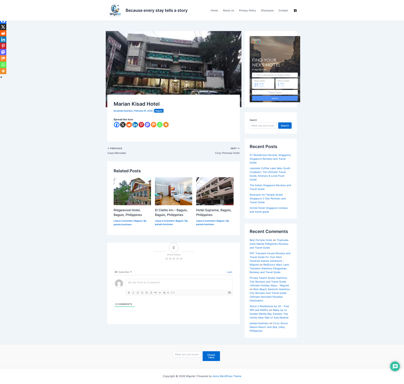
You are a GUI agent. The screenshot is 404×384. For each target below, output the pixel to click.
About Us (228, 10)
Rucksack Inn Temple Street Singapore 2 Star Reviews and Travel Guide (268, 198)
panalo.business (259, 323)
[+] (173, 292)
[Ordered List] (146, 293)
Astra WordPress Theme (227, 376)
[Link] (164, 293)
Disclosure (267, 10)
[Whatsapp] (160, 124)
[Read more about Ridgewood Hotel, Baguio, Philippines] (132, 191)
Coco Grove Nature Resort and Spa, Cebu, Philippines (269, 327)
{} (168, 292)
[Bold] (129, 293)
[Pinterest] (141, 124)
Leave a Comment (123, 220)
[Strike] (142, 293)
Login (229, 272)
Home (214, 10)
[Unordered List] (151, 293)
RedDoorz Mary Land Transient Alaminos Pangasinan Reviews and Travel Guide (269, 268)
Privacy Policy (247, 10)
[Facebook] (295, 10)
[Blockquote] (155, 293)
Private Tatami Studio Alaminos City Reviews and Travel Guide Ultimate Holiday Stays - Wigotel (269, 281)
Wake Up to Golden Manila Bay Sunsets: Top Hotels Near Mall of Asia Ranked (269, 313)
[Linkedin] (135, 124)
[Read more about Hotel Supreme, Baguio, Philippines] (215, 190)
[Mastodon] (147, 124)
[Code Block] (160, 293)
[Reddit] (129, 124)
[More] (166, 124)
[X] (123, 124)
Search (253, 120)
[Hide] (1, 77)
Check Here (211, 356)
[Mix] (153, 124)
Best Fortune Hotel (261, 240)
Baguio (158, 110)
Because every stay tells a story (157, 10)
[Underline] (138, 293)
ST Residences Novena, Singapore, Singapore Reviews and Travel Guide (270, 158)
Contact (283, 10)
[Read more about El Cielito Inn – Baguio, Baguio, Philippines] (173, 190)
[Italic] (133, 293)
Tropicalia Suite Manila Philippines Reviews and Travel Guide (269, 243)
